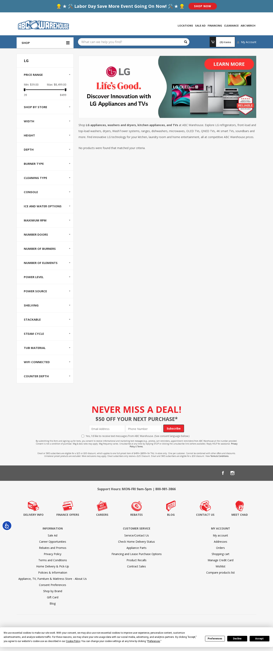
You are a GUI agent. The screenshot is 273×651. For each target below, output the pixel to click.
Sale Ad (52, 535)
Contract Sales (136, 566)
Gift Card (52, 597)
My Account (248, 42)
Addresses (220, 541)
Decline (237, 638)
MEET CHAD (239, 515)
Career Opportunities (52, 541)
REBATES (136, 515)
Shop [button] (26, 43)
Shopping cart (220, 554)
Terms (140, 446)
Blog (53, 603)
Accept (259, 638)
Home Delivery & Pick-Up (52, 566)
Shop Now (202, 6)
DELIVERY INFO (33, 515)
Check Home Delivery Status (136, 541)
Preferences (215, 638)
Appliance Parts (136, 548)
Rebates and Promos (52, 548)
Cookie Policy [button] (73, 641)
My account (220, 535)
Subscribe (174, 428)
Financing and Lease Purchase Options (137, 554)
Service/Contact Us (136, 535)
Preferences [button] (153, 641)
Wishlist (220, 566)
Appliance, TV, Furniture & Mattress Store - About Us (52, 579)
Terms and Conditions (52, 560)
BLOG (171, 515)
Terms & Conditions (219, 456)
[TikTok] (251, 473)
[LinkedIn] (242, 473)
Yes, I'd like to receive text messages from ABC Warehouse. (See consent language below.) (137, 436)
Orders (220, 548)
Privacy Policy (52, 554)
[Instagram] (232, 473)
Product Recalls (136, 560)
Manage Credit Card (220, 560)
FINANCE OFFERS (67, 515)
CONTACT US (205, 515)
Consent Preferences (52, 585)
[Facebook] (223, 473)
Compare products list (220, 572)
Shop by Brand (52, 591)
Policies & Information (52, 572)
